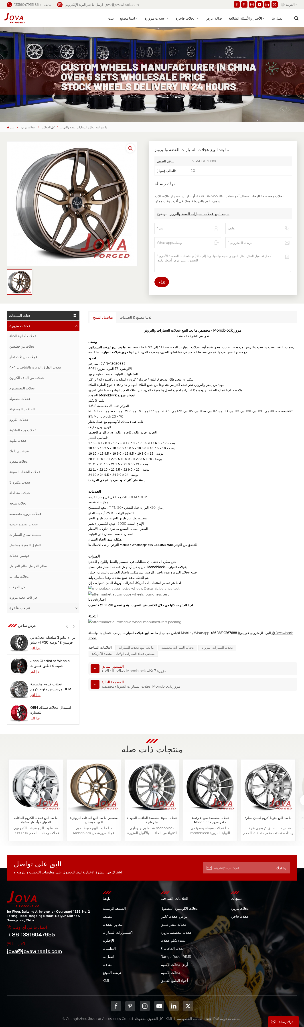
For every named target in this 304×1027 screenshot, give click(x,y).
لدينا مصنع (127, 18)
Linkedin (174, 1006)
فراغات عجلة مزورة (23, 597)
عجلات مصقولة (20, 399)
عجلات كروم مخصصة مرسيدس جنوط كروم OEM (50, 686)
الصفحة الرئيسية (114, 908)
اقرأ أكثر (35, 648)
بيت (111, 18)
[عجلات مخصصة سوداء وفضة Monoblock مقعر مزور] (210, 786)
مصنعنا (107, 916)
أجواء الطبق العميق (174, 980)
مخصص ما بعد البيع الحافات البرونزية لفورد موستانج (94, 820)
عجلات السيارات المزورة (217, 648)
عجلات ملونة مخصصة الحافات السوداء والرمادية (152, 820)
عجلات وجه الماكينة (22, 430)
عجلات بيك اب (19, 576)
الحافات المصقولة (22, 409)
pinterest (130, 1006)
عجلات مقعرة (18, 461)
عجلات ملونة (18, 440)
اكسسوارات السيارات (118, 932)
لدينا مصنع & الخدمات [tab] (135, 317)
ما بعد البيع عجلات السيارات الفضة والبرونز (199, 214)
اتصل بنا (277, 18)
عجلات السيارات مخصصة (177, 648)
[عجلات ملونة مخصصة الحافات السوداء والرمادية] (152, 786)
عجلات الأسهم (170, 972)
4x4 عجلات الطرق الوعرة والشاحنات (35, 367)
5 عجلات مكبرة (20, 482)
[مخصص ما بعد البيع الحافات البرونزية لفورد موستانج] (94, 786)
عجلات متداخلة (19, 493)
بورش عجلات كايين (174, 916)
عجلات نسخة (18, 503)
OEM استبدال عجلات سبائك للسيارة (50, 710)
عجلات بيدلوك (19, 451)
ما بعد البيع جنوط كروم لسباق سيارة (268, 818)
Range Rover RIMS (176, 956)
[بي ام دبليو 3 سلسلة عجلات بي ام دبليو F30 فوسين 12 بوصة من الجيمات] (19, 643)
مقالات (107, 964)
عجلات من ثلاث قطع (23, 357)
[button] (74, 626)
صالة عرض (213, 18)
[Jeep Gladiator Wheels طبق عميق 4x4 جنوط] (19, 666)
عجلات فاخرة (186, 18)
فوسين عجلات (19, 555)
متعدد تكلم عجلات (173, 940)
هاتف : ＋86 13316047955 (32, 5)
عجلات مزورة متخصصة (25, 514)
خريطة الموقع (112, 972)
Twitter (188, 1006)
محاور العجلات (113, 924)
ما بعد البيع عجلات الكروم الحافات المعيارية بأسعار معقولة (36, 820)
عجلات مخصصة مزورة (176, 932)
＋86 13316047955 (31, 934)
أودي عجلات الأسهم (174, 964)
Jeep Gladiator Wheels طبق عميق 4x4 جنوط (50, 663)
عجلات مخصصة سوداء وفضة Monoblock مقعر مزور (210, 820)
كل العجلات (48, 127)
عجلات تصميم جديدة (23, 524)
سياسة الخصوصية (190, 1019)
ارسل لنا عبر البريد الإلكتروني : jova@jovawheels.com (102, 5)
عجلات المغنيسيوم (22, 388)
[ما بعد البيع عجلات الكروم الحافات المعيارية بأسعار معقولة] (35, 786)
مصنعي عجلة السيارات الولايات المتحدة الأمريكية (123, 654)
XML (106, 980)
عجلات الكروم (19, 419)
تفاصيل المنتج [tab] (103, 317)
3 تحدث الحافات (172, 948)
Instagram (145, 1006)
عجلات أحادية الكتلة (22, 336)
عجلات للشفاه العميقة (25, 472)
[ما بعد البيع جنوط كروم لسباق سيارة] (268, 786)
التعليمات (109, 948)
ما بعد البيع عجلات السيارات (136, 648)
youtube (159, 1006)
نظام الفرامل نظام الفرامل (28, 566)
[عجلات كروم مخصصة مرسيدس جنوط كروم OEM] (19, 689)
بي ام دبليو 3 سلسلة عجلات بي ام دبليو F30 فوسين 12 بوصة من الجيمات (52, 640)
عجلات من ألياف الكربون (26, 378)
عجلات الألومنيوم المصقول (179, 908)
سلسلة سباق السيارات (25, 535)
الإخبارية (108, 940)
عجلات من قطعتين (22, 346)
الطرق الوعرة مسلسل (25, 545)
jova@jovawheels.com (34, 951)
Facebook (116, 1006)
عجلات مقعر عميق (174, 924)
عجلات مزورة (155, 18)
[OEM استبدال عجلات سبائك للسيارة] (19, 713)
